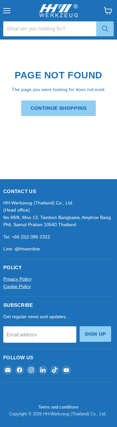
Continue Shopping (58, 108)
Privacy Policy (17, 279)
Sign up (95, 334)
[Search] (105, 28)
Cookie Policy (17, 286)
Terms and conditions (58, 407)
